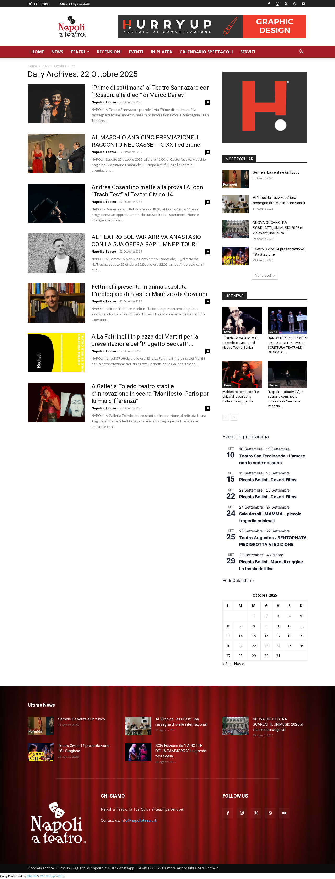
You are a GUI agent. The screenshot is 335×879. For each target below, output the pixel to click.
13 (228, 635)
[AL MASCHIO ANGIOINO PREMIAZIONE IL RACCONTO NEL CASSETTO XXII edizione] (56, 153)
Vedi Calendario (238, 580)
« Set (226, 663)
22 (254, 645)
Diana (273, 332)
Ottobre (60, 66)
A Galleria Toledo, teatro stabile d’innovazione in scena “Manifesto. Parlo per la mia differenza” (150, 393)
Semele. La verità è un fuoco (276, 172)
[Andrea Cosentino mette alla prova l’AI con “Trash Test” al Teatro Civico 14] (56, 203)
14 (240, 635)
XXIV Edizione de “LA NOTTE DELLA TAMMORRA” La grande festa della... (180, 751)
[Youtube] (303, 3)
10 (278, 625)
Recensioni (109, 52)
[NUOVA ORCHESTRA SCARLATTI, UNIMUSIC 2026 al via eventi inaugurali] (235, 229)
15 (254, 635)
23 (266, 645)
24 (278, 645)
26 (301, 645)
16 (266, 635)
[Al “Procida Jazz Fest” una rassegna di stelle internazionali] (235, 204)
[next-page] (234, 417)
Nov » (239, 663)
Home (37, 52)
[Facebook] (269, 3)
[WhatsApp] (295, 3)
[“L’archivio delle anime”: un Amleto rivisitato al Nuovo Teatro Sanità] (242, 320)
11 (289, 625)
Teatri (77, 52)
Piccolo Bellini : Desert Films (268, 479)
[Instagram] (277, 3)
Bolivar (273, 385)
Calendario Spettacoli (206, 52)
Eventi (136, 52)
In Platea (161, 52)
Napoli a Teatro (104, 102)
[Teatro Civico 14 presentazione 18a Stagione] (235, 256)
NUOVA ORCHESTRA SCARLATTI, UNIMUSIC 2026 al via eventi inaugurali (278, 228)
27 (228, 655)
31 (278, 655)
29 (254, 655)
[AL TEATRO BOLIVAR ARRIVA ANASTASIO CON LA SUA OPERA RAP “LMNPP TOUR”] (56, 253)
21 (240, 645)
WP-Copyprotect (51, 876)
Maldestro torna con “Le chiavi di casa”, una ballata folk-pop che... (240, 396)
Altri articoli (263, 275)
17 (278, 635)
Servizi (247, 52)
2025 (45, 66)
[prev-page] (225, 417)
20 (228, 645)
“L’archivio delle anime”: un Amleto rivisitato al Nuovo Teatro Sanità (240, 343)
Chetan (32, 876)
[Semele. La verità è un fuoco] (235, 179)
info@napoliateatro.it (139, 820)
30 (266, 655)
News (57, 52)
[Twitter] (286, 3)
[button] (301, 52)
